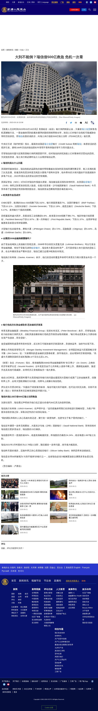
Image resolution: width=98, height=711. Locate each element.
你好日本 (85, 596)
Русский (5, 571)
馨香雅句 (59, 602)
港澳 (19, 594)
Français (86, 568)
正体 (28, 2)
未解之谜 (59, 593)
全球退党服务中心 (61, 689)
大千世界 (85, 611)
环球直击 (35, 596)
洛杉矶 (27, 568)
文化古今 (59, 611)
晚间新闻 (35, 602)
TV (84, 10)
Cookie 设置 (49, 708)
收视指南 (25, 681)
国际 (16, 50)
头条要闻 (14, 607)
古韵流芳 (59, 599)
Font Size (86, 122)
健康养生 (72, 589)
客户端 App (83, 681)
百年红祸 (58, 654)
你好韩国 (85, 599)
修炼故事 (58, 669)
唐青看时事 (48, 614)
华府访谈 (35, 611)
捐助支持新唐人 (72, 581)
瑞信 (20, 136)
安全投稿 (54, 681)
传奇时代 (58, 636)
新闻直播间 (75, 10)
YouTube (95, 2)
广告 (62, 2)
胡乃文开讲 (72, 599)
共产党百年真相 (60, 639)
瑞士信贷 (86, 129)
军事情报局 (48, 611)
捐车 (74, 2)
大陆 (13, 603)
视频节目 (36, 580)
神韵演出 (14, 616)
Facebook (87, 2)
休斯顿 (40, 568)
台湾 (19, 597)
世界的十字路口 (50, 617)
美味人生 (85, 605)
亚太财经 (35, 623)
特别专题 (59, 629)
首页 (3, 50)
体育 (26, 597)
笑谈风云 (59, 596)
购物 (80, 2)
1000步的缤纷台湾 (88, 618)
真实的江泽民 (60, 651)
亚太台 (60, 568)
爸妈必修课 (60, 608)
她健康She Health (75, 596)
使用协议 (44, 681)
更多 (15, 692)
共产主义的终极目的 (62, 642)
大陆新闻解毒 (49, 623)
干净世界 (38, 689)
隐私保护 (35, 681)
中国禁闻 (35, 599)
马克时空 (47, 620)
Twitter (91, 2)
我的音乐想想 (87, 623)
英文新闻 (55, 2)
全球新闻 (35, 593)
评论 (13, 600)
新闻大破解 (48, 608)
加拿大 (20, 568)
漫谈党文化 (59, 666)
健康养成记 (72, 602)
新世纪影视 (7, 692)
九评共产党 (59, 648)
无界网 (88, 689)
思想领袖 (47, 605)
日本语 (13, 571)
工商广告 (58, 672)
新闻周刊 (35, 608)
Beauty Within (87, 608)
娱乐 (26, 594)
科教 (19, 603)
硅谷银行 (87, 182)
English (77, 568)
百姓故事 (58, 663)
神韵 (7, 2)
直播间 (57, 580)
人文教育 (60, 589)
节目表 (47, 580)
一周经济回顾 (37, 614)
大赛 (13, 2)
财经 (19, 600)
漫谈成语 (59, 605)
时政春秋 (47, 602)
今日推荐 (23, 610)
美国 (13, 597)
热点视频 (23, 607)
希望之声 (48, 689)
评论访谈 (48, 589)
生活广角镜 (86, 593)
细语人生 (47, 626)
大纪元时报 (28, 689)
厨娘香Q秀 (86, 614)
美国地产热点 (61, 614)
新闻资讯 (9, 50)
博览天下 (14, 613)
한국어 (21, 571)
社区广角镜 (36, 617)
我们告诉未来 (60, 633)
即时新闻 (14, 610)
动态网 (80, 689)
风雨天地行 (59, 657)
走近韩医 (71, 608)
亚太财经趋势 (37, 620)
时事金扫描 (48, 599)
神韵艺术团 (17, 689)
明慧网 (72, 689)
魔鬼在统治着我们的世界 (64, 645)
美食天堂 (85, 602)
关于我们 (16, 681)
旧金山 (52, 568)
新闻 (15, 589)
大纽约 (13, 568)
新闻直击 (35, 605)
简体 (33, 2)
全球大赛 (23, 616)
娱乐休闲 (86, 589)
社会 (22, 50)
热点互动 (47, 596)
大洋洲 (33, 568)
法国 (46, 568)
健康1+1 (71, 593)
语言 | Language (43, 2)
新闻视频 (36, 589)
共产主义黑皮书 (60, 660)
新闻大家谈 (48, 593)
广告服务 (63, 681)
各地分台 (21, 2)
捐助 (68, 2)
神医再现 (71, 605)
